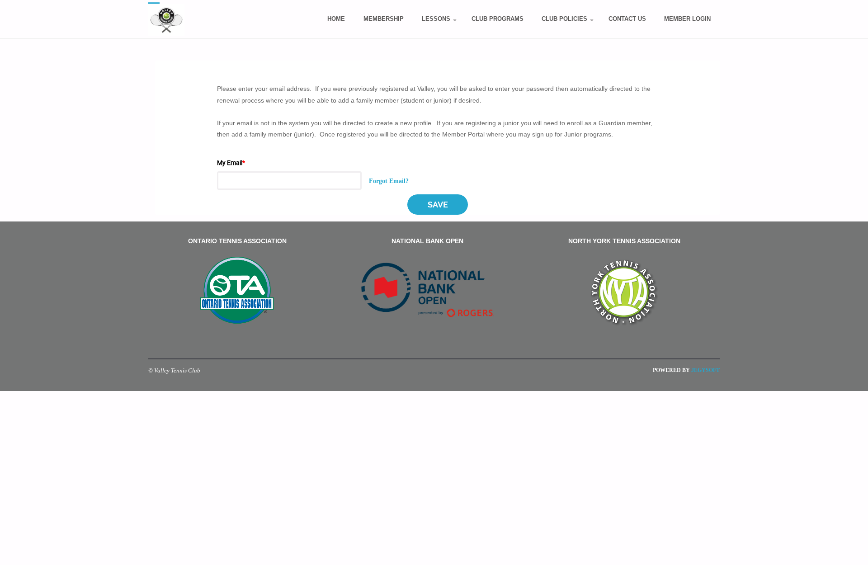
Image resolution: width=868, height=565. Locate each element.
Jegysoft (705, 370)
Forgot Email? (389, 180)
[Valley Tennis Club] (166, 19)
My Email (231, 162)
